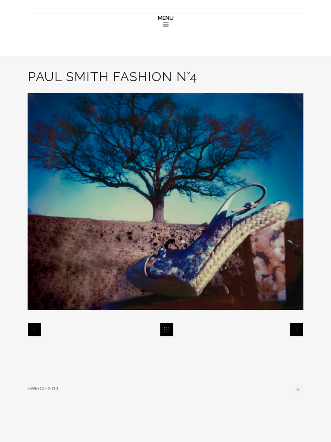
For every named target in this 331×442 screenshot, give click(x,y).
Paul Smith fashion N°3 (34, 330)
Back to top (297, 389)
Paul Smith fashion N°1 (296, 330)
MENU (166, 18)
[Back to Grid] (167, 330)
